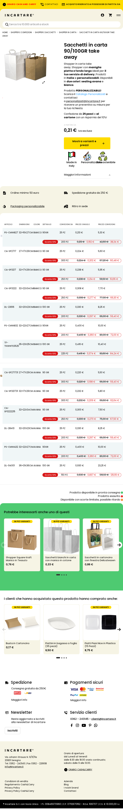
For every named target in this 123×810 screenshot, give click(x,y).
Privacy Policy (12, 787)
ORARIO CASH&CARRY (80, 769)
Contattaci (70, 791)
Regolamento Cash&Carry (19, 784)
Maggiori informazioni (77, 175)
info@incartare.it (14, 766)
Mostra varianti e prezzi (84, 143)
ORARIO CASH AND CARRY (21, 4)
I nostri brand (71, 787)
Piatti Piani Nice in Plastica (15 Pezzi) (100, 645)
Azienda (68, 781)
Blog (66, 784)
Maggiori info (19, 700)
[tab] (87, 174)
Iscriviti (13, 730)
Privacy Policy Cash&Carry (19, 791)
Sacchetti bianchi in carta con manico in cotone (60, 559)
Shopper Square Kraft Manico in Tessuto (19, 559)
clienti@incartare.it (103, 719)
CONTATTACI (51, 4)
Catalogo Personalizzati (90, 94)
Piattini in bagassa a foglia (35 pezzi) (61, 645)
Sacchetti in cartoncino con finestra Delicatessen (100, 559)
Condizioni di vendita (16, 781)
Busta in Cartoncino (17, 643)
